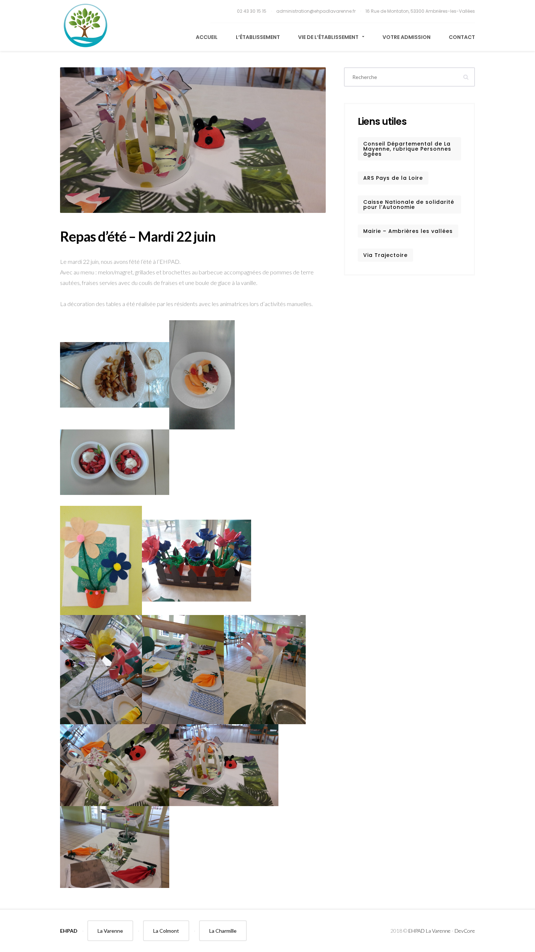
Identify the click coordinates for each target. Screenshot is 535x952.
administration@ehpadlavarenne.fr (316, 11)
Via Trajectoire (385, 255)
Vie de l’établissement (329, 37)
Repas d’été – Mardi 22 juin (137, 236)
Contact (462, 37)
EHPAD (69, 931)
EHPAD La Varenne (429, 931)
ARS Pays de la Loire (393, 178)
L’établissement (258, 37)
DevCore (465, 931)
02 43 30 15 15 (252, 11)
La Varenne (110, 931)
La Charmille (223, 931)
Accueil (207, 37)
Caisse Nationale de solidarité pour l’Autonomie (408, 204)
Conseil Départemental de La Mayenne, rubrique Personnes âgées (407, 149)
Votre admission (407, 37)
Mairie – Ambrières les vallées (408, 231)
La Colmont (166, 931)
